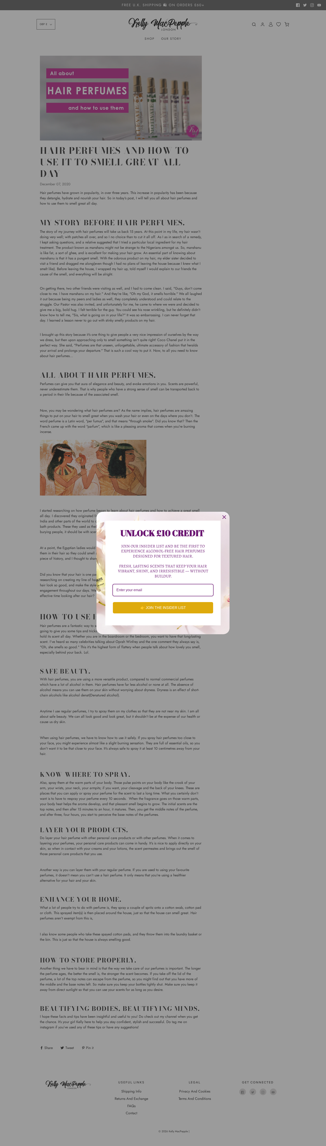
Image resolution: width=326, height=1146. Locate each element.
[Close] (224, 517)
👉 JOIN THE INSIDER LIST (163, 608)
